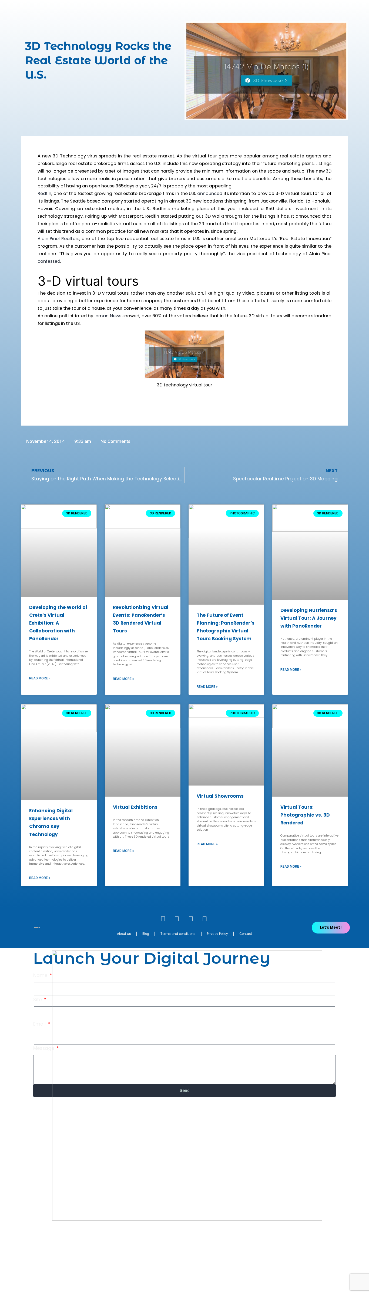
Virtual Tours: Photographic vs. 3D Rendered (305, 815)
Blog (145, 934)
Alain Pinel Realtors (58, 238)
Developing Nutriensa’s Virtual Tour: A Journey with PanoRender (308, 618)
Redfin (44, 193)
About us (124, 934)
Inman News (108, 316)
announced (209, 193)
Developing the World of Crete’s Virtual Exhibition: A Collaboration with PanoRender (58, 623)
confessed (49, 261)
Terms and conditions (178, 934)
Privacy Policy (217, 934)
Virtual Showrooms (220, 796)
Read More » (39, 678)
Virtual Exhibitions (135, 807)
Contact (245, 934)
